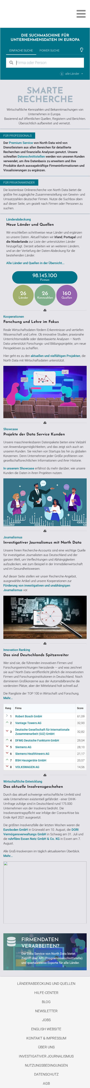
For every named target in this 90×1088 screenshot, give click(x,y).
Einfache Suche (21, 50)
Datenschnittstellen (31, 156)
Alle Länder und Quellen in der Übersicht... (35, 263)
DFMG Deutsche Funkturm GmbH (37, 740)
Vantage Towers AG (28, 723)
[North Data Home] (26, 14)
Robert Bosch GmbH (28, 716)
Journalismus (12, 537)
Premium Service (21, 143)
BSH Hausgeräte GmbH (30, 760)
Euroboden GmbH (15, 830)
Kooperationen (13, 317)
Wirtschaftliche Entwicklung (22, 781)
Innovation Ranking (16, 650)
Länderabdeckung (18, 219)
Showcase (10, 429)
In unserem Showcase (18, 468)
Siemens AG (23, 747)
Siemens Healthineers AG (32, 753)
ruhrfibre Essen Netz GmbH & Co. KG (34, 839)
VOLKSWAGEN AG (27, 767)
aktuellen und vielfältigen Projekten (55, 356)
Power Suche (49, 50)
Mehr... (8, 698)
